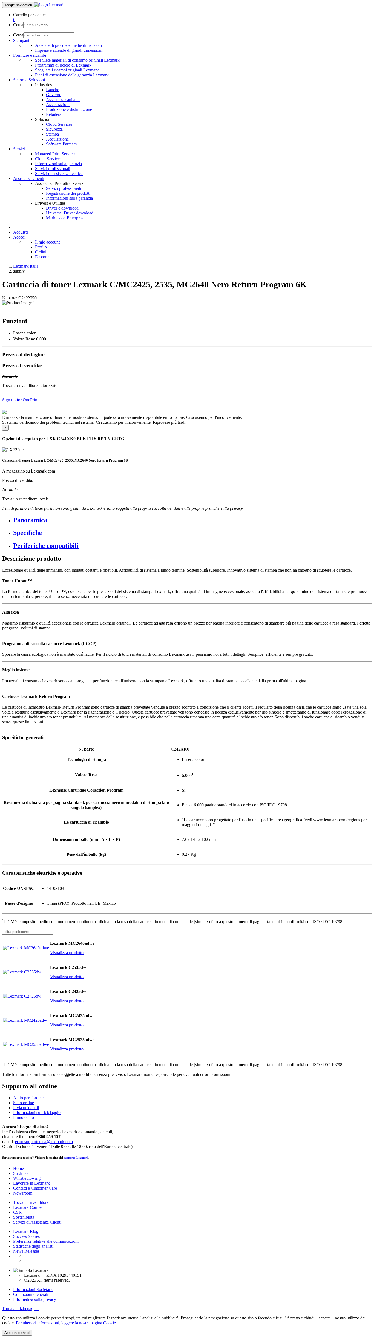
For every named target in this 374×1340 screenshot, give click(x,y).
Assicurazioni (58, 104)
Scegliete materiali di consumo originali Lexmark (77, 60)
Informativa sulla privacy (34, 1299)
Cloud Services (59, 124)
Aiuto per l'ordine (28, 1097)
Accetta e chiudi (17, 1333)
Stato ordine (23, 1102)
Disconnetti (45, 256)
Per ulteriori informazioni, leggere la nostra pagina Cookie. (66, 1323)
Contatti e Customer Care (35, 1188)
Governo (53, 94)
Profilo (41, 247)
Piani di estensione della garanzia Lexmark (72, 75)
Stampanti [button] (21, 40)
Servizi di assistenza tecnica (59, 173)
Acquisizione (57, 139)
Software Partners (61, 144)
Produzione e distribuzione (69, 109)
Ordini (40, 252)
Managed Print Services (55, 153)
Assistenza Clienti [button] (28, 178)
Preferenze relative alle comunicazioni (46, 1241)
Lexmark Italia (25, 266)
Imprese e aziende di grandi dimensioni (68, 50)
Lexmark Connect (28, 1207)
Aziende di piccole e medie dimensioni (68, 45)
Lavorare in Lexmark (31, 1183)
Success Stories (26, 1236)
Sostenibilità (23, 1217)
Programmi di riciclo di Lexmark (63, 65)
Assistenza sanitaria (63, 99)
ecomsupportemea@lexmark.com (44, 1141)
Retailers (53, 114)
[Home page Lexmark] (49, 4)
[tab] (192, 520)
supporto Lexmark (76, 1157)
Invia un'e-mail (26, 1107)
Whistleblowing (27, 1178)
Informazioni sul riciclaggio (37, 1112)
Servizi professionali (52, 168)
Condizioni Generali (30, 1294)
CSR (17, 1212)
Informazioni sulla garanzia (58, 163)
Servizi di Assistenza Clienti (37, 1222)
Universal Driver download (69, 213)
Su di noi (21, 1173)
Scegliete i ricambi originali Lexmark (67, 70)
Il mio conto (23, 1117)
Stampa (52, 134)
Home (18, 1168)
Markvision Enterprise (65, 218)
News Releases (26, 1251)
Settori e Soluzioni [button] (29, 80)
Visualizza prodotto (67, 952)
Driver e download (62, 208)
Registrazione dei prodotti (68, 193)
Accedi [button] (19, 237)
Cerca (18, 24)
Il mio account (47, 242)
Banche (52, 89)
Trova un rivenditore (30, 1202)
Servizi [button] (19, 149)
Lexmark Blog (25, 1231)
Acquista (20, 232)
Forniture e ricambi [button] (29, 55)
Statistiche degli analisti (33, 1246)
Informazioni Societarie (33, 1289)
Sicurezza (54, 129)
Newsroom (22, 1193)
